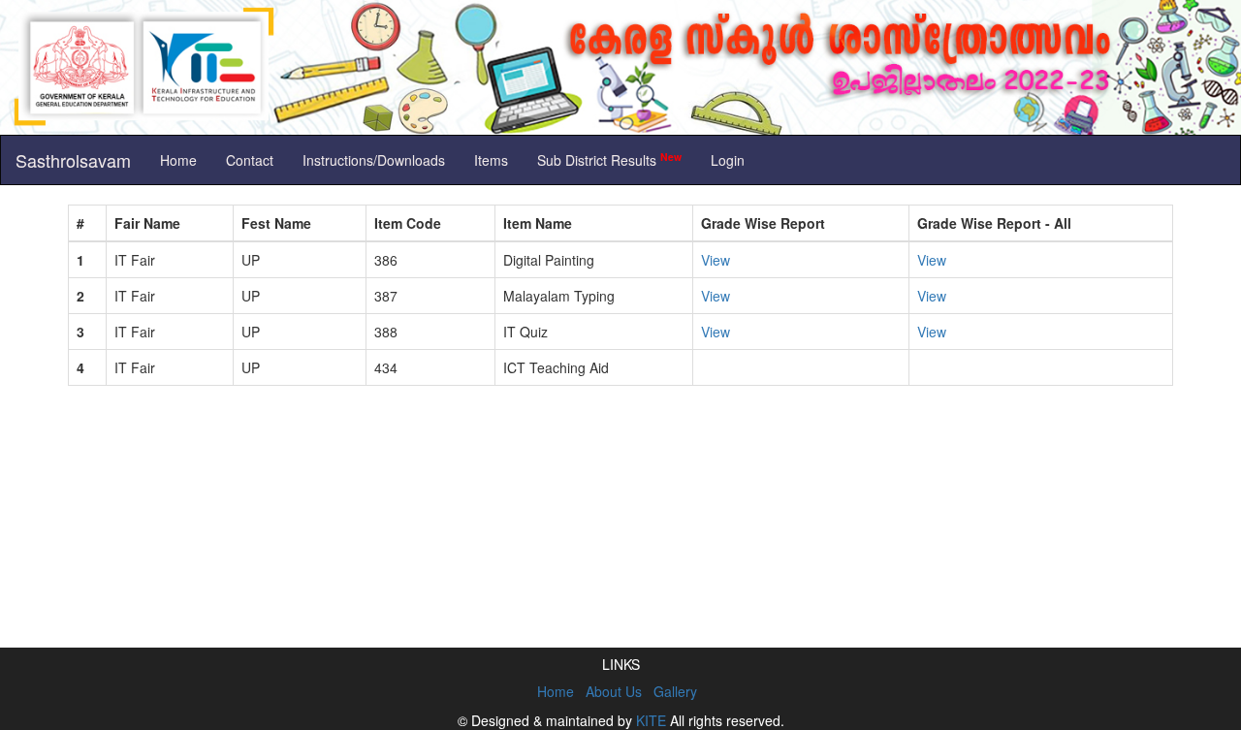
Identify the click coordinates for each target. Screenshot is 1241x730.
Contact (249, 160)
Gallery (675, 691)
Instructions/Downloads (373, 160)
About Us (614, 691)
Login (728, 160)
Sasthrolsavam (73, 160)
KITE (651, 720)
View (715, 260)
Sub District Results (609, 159)
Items (491, 160)
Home (178, 160)
